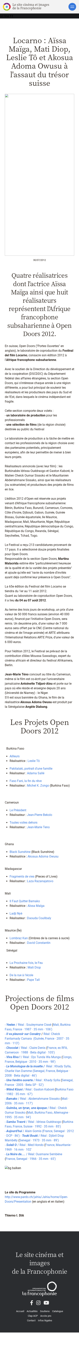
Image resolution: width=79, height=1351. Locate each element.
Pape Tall (33, 980)
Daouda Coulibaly (39, 918)
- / (15, 1131)
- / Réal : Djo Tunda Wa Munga (33, 1057)
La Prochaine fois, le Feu (26, 963)
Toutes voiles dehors (23, 822)
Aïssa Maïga (36, 906)
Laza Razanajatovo (40, 881)
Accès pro (45, 1315)
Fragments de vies (22, 876)
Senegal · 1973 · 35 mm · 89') (39, 1140)
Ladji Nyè (16, 913)
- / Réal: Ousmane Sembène (34, 1154)
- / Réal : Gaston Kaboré (30, 1089)
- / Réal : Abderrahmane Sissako (33, 1098)
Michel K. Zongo (38, 785)
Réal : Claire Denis (33, 1048)
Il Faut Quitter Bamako (25, 901)
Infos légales (45, 1320)
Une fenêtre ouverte (19, 1080)
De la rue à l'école (21, 975)
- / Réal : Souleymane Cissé (28, 1024)
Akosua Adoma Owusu (43, 856)
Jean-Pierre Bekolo (39, 815)
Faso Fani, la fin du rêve (26, 781)
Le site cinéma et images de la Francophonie (30, 6)
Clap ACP (33, 1315)
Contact (31, 1320)
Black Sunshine (20, 852)
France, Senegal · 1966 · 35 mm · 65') (31, 1159)
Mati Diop (34, 967)
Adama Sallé (35, 773)
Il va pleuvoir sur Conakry (23, 1034)
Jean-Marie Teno (38, 827)
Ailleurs (15, 756)
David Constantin (38, 943)
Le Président (18, 810)
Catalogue (57, 1311)
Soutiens (45, 1311)
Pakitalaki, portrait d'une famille (31, 768)
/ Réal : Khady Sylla (47, 1080)
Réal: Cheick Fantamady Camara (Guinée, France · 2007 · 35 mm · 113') (37, 1038)
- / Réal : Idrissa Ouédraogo (33, 1122)
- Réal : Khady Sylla (38, 1066)
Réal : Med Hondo (31, 1145)
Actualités (32, 1311)
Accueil (20, 1311)
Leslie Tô (34, 761)
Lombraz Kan (19, 938)
